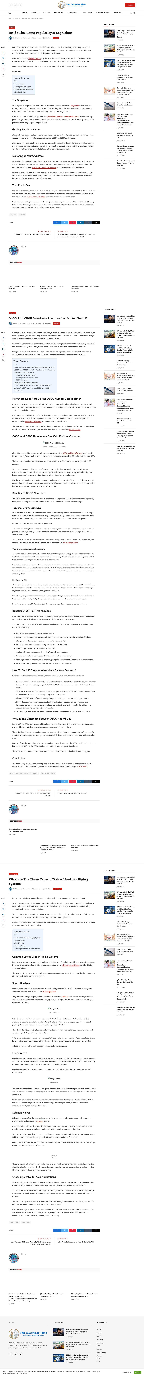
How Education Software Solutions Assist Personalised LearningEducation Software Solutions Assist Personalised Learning (125, 119)
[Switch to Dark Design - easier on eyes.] (130, 13)
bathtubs (65, 997)
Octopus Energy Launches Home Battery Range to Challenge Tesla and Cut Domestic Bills (125, 149)
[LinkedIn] (3, 63)
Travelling (22, 214)
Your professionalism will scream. (28, 377)
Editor (16, 38)
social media (82, 766)
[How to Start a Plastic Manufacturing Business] (109, 106)
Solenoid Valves (20, 946)
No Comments (37, 38)
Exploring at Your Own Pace (24, 89)
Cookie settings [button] (128, 1372)
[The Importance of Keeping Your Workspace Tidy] (54, 275)
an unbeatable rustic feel (36, 197)
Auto (98, 1345)
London (24, 13)
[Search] (134, 13)
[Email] (3, 74)
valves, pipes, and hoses (70, 965)
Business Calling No (16, 773)
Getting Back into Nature (23, 87)
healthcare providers (70, 543)
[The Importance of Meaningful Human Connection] (85, 275)
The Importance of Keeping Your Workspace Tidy (52, 287)
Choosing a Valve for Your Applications (27, 949)
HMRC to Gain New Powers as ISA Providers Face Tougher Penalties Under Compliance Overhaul (126, 64)
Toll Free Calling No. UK (48, 773)
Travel (12, 27)
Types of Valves (14, 1222)
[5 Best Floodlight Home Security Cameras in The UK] (109, 136)
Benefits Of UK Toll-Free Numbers (26, 383)
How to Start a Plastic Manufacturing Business (125, 104)
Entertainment (102, 13)
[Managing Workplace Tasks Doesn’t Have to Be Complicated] (85, 1283)
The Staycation (20, 84)
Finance (46, 13)
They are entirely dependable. (27, 375)
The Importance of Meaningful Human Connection (85, 287)
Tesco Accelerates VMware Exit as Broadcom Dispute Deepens (126, 163)
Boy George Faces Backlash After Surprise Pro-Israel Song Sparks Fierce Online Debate (126, 34)
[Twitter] (3, 58)
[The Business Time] (72, 5)
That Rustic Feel (20, 92)
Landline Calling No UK (31, 773)
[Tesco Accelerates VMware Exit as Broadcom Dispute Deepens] (109, 164)
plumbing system (49, 991)
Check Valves (19, 943)
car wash (39, 1121)
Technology (72, 13)
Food (98, 1361)
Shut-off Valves (20, 940)
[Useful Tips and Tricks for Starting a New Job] (23, 275)
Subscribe (130, 5)
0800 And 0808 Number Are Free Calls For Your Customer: (35, 370)
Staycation (13, 214)
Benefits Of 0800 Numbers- (24, 373)
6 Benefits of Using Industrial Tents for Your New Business (125, 77)
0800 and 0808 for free (72, 453)
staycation (75, 106)
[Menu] (10, 13)
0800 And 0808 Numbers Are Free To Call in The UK (32, 234)
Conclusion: (18, 391)
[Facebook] (3, 53)
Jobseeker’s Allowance (33, 421)
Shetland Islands (34, 58)
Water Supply (26, 1222)
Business (35, 13)
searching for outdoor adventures (44, 167)
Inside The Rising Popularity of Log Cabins (72, 793)
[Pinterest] (3, 69)
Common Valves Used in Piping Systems (28, 938)
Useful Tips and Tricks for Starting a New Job (22, 287)
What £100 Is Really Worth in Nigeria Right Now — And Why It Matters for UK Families (126, 49)
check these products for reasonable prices (63, 116)
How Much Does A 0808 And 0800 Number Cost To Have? (35, 367)
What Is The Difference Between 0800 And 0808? (32, 388)
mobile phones (74, 429)
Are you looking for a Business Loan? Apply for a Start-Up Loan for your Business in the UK (125, 91)
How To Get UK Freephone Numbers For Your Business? (33, 385)
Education (87, 13)
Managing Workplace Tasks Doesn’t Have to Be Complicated (84, 1295)
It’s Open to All (22, 380)
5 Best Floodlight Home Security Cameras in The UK (125, 135)
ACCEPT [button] (137, 1372)
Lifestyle (117, 13)
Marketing (58, 13)
